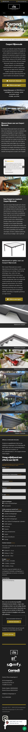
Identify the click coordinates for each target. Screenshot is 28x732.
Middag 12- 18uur (8, 553)
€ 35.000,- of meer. (9, 566)
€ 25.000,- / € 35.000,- (9, 563)
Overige (6, 539)
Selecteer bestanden (14, 621)
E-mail (5, 494)
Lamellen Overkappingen (10, 513)
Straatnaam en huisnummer (11, 474)
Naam (5, 467)
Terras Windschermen (9, 531)
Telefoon (6, 488)
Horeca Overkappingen (10, 516)
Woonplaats (7, 481)
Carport (6, 534)
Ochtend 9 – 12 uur (9, 550)
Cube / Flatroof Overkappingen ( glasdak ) (14, 521)
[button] (5, 167)
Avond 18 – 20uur (8, 555)
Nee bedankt (7, 506)
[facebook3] (5, 716)
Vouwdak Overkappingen (10, 518)
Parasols (6, 529)
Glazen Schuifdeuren (9, 537)
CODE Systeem (8, 524)
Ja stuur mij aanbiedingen (10, 503)
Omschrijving (5, 578)
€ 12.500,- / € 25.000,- (9, 561)
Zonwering (7, 526)
